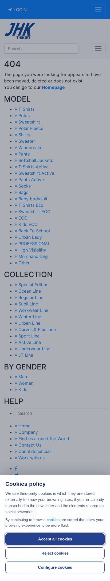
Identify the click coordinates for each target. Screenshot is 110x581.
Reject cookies (55, 553)
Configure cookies (55, 567)
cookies (53, 520)
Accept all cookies (55, 539)
